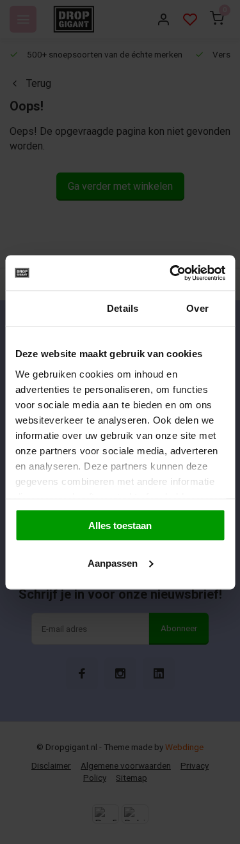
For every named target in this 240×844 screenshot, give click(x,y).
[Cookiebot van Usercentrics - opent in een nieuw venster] (170, 273)
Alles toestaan (120, 525)
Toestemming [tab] (45, 308)
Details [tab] (122, 308)
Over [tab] (197, 308)
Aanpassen (113, 562)
